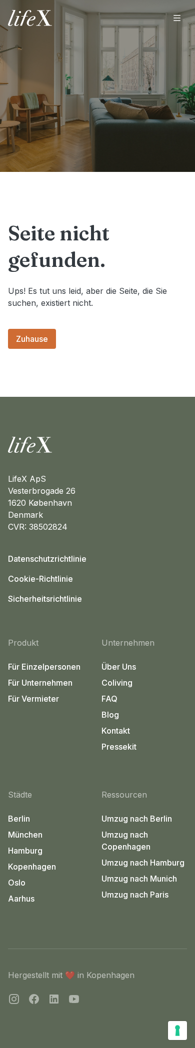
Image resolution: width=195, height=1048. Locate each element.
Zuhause (32, 339)
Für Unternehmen (40, 683)
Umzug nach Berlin (137, 819)
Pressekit (119, 747)
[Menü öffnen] (177, 18)
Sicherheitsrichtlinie (45, 599)
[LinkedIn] (54, 1000)
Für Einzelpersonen (44, 667)
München (25, 835)
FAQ (110, 699)
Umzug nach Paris (135, 895)
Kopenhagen (32, 867)
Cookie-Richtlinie (40, 579)
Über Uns (119, 667)
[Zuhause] (97, 445)
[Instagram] (14, 1000)
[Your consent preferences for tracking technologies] (177, 1030)
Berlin (19, 819)
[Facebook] (34, 1000)
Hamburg (25, 851)
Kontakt (116, 731)
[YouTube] (74, 1000)
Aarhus (21, 899)
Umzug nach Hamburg (143, 863)
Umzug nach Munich (139, 879)
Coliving (117, 683)
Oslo (17, 883)
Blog (110, 715)
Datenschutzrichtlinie (47, 559)
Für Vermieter (33, 699)
